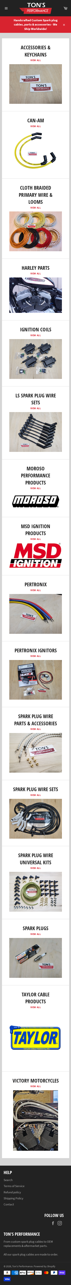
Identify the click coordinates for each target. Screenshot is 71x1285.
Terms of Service (14, 1186)
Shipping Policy (13, 1198)
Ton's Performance (22, 1266)
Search (8, 1180)
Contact (9, 1204)
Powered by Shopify (44, 1266)
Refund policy (12, 1192)
